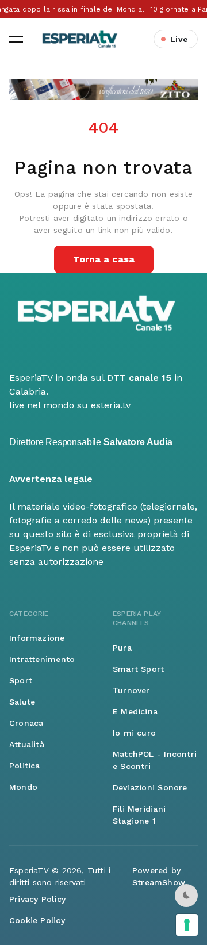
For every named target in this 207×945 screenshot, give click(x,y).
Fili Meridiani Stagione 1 (139, 814)
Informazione (37, 637)
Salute (22, 701)
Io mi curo (134, 732)
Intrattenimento (42, 659)
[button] (16, 39)
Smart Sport (138, 669)
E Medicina (135, 711)
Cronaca (26, 723)
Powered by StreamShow (158, 876)
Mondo (23, 786)
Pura (122, 647)
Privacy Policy (37, 899)
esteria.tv (111, 405)
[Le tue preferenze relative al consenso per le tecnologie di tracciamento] (187, 925)
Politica (24, 765)
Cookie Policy (37, 920)
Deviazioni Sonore (150, 787)
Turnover (131, 690)
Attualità (26, 744)
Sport (20, 680)
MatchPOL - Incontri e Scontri (155, 760)
